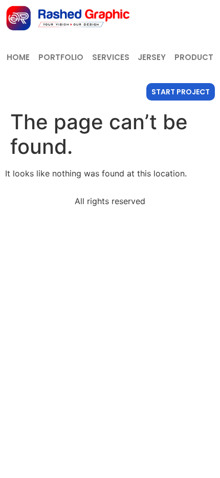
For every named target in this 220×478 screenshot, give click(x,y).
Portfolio (60, 57)
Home (18, 57)
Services (110, 57)
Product (193, 57)
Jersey (152, 57)
